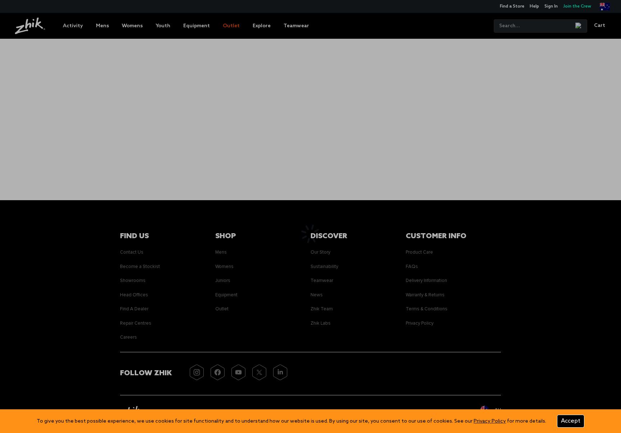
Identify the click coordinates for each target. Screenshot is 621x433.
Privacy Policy (490, 421)
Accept (570, 421)
